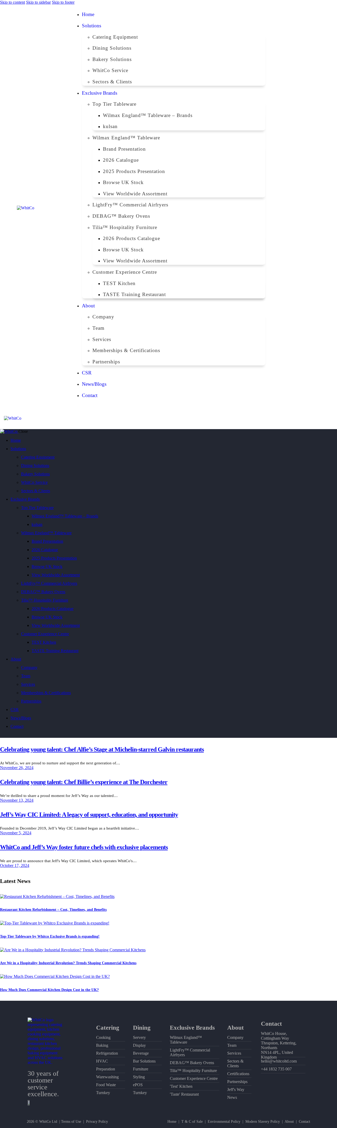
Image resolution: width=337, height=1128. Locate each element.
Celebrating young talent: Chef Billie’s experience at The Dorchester (83, 782)
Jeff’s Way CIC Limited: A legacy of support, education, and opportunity (89, 814)
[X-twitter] (312, 213)
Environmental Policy (224, 1122)
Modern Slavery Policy (262, 1122)
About (289, 1122)
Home (171, 1122)
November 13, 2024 (16, 800)
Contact (304, 1122)
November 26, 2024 (16, 767)
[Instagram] (296, 213)
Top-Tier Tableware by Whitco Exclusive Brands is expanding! (50, 936)
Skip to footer (63, 2)
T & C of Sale (192, 1122)
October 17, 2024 (14, 865)
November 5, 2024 (15, 833)
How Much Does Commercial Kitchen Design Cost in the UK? (49, 990)
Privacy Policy (97, 1122)
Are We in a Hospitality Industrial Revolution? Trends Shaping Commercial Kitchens (68, 963)
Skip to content (12, 2)
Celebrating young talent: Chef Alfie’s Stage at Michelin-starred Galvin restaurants (102, 749)
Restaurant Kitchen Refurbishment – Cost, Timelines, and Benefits (53, 910)
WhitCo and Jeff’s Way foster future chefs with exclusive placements (84, 847)
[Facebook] (312, 198)
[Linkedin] (296, 198)
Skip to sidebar (38, 2)
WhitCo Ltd (48, 1122)
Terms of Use (71, 1122)
